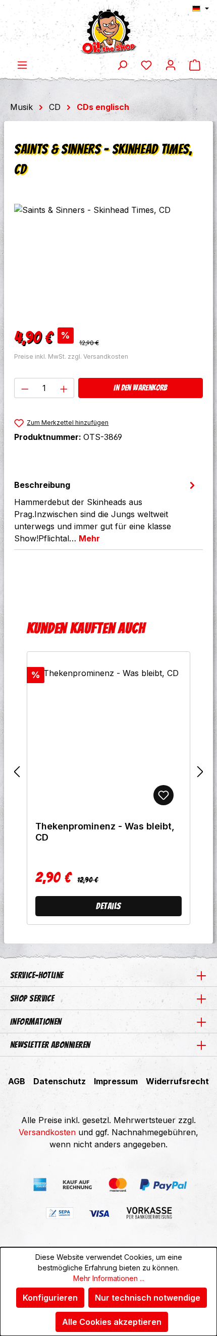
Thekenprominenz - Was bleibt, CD (105, 832)
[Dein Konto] (170, 64)
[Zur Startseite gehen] (108, 29)
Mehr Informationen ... (108, 1278)
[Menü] (22, 64)
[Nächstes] (200, 771)
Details (108, 906)
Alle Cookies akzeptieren (111, 1322)
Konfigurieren (50, 1298)
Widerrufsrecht (177, 1081)
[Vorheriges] (16, 771)
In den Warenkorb (140, 387)
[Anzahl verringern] (24, 388)
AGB (16, 1081)
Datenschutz (59, 1081)
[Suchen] (122, 64)
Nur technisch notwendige (147, 1298)
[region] (108, 260)
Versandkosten (47, 1132)
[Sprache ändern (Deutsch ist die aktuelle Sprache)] (200, 8)
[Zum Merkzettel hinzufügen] (163, 795)
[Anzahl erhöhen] (64, 388)
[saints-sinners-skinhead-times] (108, 260)
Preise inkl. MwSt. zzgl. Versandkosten (71, 356)
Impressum (116, 1081)
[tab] (106, 511)
